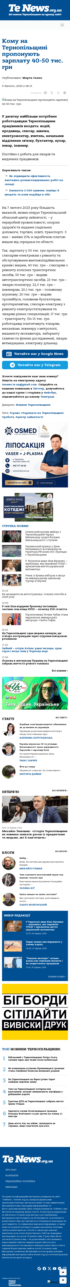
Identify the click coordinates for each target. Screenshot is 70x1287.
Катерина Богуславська (36, 738)
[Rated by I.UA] (57, 1282)
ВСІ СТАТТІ (62, 718)
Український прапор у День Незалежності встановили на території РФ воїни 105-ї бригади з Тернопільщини (46, 550)
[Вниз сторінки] (63, 1280)
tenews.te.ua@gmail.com (19, 384)
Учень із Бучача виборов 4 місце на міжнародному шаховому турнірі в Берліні (45, 578)
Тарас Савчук (28, 760)
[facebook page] (44, 1268)
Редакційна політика (20, 1181)
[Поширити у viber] (58, 93)
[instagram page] (64, 1268)
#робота (8, 417)
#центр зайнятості (29, 417)
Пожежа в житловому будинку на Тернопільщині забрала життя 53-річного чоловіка (35, 662)
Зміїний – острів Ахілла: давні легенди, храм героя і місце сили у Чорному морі (32, 650)
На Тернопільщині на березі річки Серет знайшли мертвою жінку (31, 1080)
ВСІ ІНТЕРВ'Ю (60, 791)
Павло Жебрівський (33, 904)
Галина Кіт (27, 888)
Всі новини (60, 670)
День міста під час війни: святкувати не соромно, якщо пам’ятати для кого (31, 1124)
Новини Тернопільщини (33, 404)
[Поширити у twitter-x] (52, 93)
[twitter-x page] (49, 1268)
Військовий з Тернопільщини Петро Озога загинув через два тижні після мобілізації (32, 1058)
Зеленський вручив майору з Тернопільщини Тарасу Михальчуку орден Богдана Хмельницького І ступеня (43, 536)
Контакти (11, 1175)
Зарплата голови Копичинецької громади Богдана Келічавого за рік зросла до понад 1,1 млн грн (35, 1114)
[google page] (39, 1268)
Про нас (10, 1169)
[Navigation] (62, 25)
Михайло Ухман (31, 868)
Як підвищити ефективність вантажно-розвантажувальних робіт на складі (34, 180)
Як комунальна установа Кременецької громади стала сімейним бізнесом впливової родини (36, 1069)
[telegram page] (59, 1268)
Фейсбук (50, 392)
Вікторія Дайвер (30, 774)
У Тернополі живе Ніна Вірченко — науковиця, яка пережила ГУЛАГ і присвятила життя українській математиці (46, 565)
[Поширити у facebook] (45, 93)
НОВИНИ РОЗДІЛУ (57, 977)
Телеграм (47, 396)
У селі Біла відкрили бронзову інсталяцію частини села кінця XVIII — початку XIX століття (34, 608)
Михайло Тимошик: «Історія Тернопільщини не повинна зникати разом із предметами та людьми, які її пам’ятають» (34, 834)
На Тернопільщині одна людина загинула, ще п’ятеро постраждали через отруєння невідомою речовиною (34, 636)
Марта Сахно (32, 77)
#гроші (15, 412)
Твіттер (38, 388)
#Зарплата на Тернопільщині (42, 412)
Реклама (11, 1187)
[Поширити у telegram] (65, 93)
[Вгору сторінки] (63, 1272)
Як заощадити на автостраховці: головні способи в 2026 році (34, 595)
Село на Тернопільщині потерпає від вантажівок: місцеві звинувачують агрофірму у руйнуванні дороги (35, 1091)
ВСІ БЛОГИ (61, 851)
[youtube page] (54, 1268)
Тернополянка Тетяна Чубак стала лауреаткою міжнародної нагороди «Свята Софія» (46, 617)
